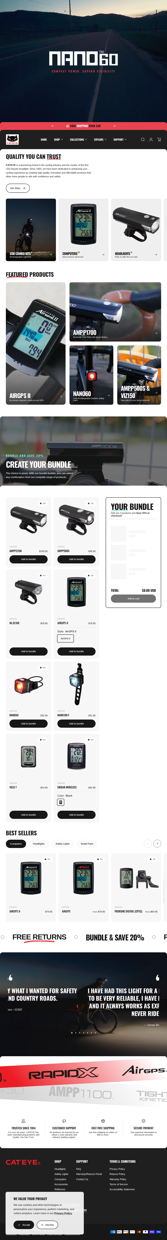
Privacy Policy (63, 1213)
